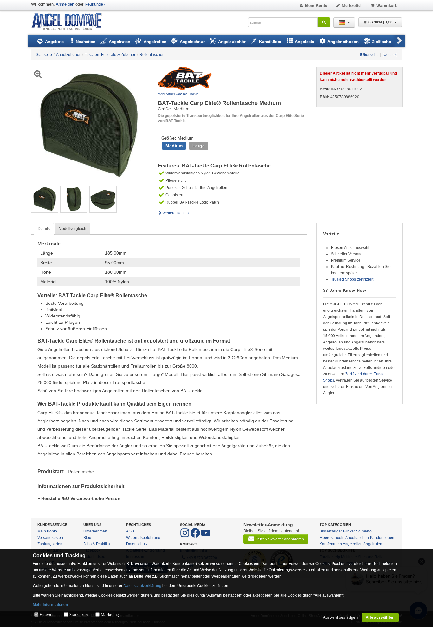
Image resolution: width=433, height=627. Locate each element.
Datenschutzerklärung (142, 586)
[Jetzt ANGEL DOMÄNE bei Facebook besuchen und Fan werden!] (185, 536)
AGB (130, 531)
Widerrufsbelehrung (143, 537)
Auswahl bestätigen (340, 617)
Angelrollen (353, 544)
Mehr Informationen (50, 605)
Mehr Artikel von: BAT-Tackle (178, 93)
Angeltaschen (357, 537)
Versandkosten (50, 537)
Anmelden (65, 4)
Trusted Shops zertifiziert (352, 279)
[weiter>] (390, 54)
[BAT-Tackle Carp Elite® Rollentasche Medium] (44, 199)
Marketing (110, 614)
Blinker (349, 531)
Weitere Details (175, 213)
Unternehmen (95, 531)
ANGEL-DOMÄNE (70, 22)
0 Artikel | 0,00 (380, 22)
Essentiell (48, 614)
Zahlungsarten (49, 544)
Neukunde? (95, 4)
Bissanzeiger (331, 531)
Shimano (364, 531)
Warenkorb (386, 5)
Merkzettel (352, 5)
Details (44, 228)
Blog (87, 537)
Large (198, 145)
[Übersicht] (369, 54)
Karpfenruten (331, 544)
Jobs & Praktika (96, 544)
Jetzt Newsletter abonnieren (280, 539)
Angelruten (372, 544)
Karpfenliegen (382, 537)
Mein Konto (316, 5)
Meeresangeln (332, 537)
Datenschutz (137, 544)
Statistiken (78, 614)
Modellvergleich (72, 228)
